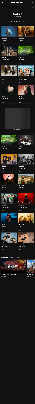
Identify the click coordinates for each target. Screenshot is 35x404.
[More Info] (33, 7)
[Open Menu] (32, 2)
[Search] (2, 2)
